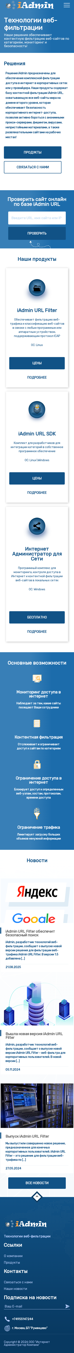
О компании (13, 1256)
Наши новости (15, 1289)
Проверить (37, 233)
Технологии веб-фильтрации (27, 1236)
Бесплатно (37, 617)
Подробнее (37, 377)
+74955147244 (22, 1319)
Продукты (33, 152)
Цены (37, 363)
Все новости (37, 1183)
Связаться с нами (33, 167)
